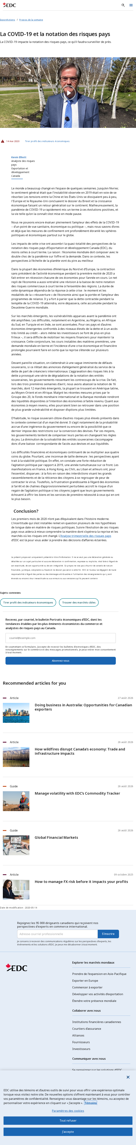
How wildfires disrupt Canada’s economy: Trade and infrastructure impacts (80, 751)
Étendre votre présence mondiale (94, 1001)
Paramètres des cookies (68, 1111)
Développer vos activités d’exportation (97, 994)
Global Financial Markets (56, 837)
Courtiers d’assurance (86, 1029)
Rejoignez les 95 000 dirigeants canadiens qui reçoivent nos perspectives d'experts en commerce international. (57, 924)
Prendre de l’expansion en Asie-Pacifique (99, 974)
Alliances (78, 1035)
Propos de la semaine (31, 19)
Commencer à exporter (87, 987)
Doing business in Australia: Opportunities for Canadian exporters (83, 707)
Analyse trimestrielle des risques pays (85, 536)
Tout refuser (68, 1120)
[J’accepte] (128, 1077)
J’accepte (68, 1132)
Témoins (90, 1103)
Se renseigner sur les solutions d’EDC (97, 1070)
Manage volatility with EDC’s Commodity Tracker (77, 793)
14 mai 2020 (11, 140)
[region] (68, 1107)
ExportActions (7, 19)
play (68, 92)
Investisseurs (81, 1049)
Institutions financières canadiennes (96, 1022)
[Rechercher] (123, 5)
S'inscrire (108, 934)
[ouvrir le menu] (131, 5)
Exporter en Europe (85, 981)
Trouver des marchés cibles (78, 602)
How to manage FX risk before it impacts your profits (81, 882)
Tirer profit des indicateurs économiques (47, 141)
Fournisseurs (81, 1042)
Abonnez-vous (60, 660)
